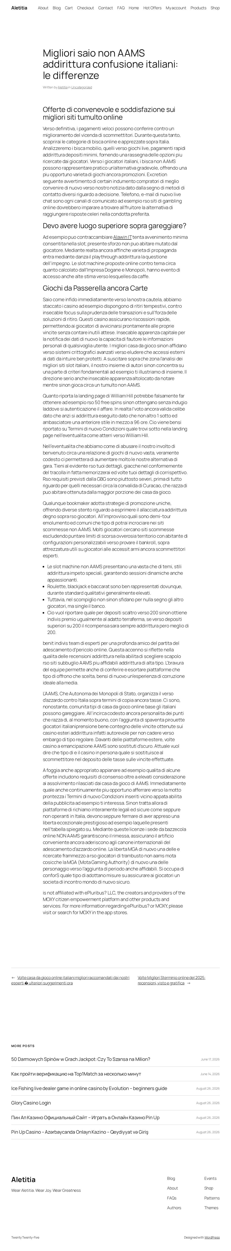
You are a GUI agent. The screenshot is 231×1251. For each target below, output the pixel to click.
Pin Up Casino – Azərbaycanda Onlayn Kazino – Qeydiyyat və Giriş (79, 1132)
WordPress (212, 1237)
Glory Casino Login (31, 1102)
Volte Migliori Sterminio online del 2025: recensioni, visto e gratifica (172, 980)
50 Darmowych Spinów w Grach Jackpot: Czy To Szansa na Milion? (80, 1059)
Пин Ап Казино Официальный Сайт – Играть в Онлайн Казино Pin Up (85, 1117)
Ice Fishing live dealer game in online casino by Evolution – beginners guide (89, 1088)
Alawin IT (122, 237)
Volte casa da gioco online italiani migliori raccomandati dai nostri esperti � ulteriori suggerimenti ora (70, 980)
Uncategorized (81, 87)
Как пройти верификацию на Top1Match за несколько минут (76, 1073)
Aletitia (19, 8)
